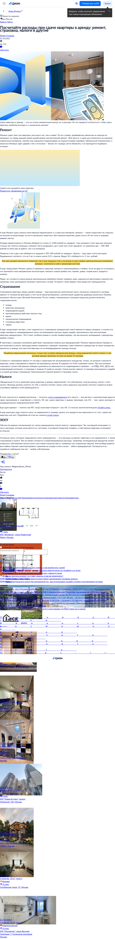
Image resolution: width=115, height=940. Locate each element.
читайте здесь (104, 407)
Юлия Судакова (7, 35)
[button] (109, 11)
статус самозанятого (57, 397)
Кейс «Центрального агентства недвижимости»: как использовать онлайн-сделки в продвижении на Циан (54, 581)
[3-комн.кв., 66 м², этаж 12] (17, 510)
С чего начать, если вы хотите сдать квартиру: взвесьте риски (34, 573)
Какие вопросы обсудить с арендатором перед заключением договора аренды (42, 578)
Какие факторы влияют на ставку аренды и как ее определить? (34, 576)
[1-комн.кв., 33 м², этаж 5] (17, 863)
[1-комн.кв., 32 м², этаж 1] (17, 687)
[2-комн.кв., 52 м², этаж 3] (17, 907)
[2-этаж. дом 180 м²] (17, 819)
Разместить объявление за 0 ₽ (13, 191)
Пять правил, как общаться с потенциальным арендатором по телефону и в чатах (43, 570)
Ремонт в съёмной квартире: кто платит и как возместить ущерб (35, 567)
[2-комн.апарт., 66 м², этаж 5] (17, 731)
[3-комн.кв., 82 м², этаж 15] (17, 775)
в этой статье (52, 415)
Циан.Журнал (14, 11)
